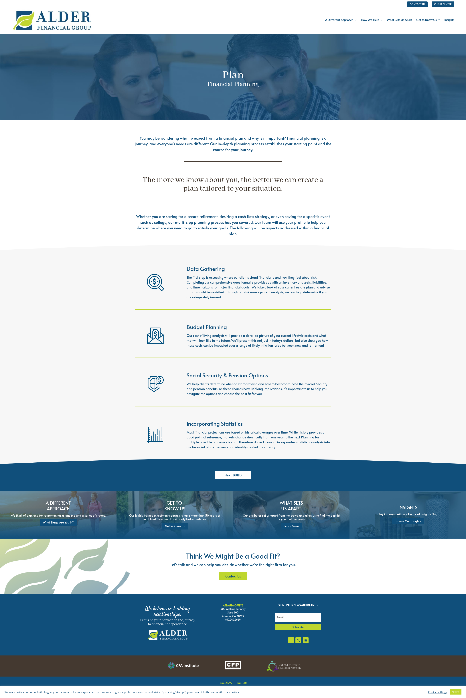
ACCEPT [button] (455, 692)
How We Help (370, 19)
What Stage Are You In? (58, 522)
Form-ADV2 (225, 683)
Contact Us (233, 576)
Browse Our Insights (408, 521)
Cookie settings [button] (437, 692)
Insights (449, 19)
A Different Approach (339, 19)
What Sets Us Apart (399, 19)
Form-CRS (241, 683)
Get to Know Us (426, 19)
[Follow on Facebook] (291, 640)
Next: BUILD (233, 475)
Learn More (291, 526)
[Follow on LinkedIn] (306, 640)
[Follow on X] (298, 640)
